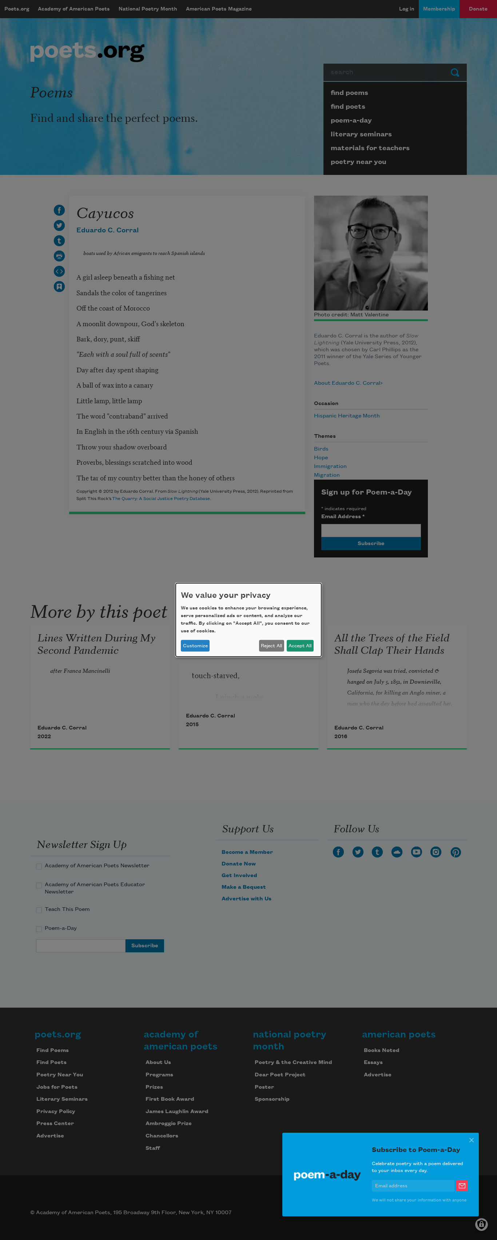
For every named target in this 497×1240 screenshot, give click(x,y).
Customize (195, 645)
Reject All (271, 645)
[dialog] (248, 620)
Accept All (300, 645)
